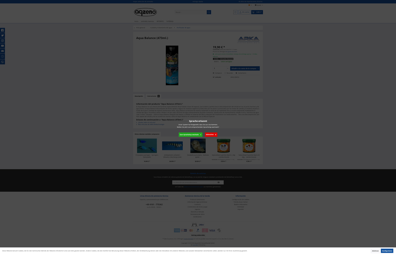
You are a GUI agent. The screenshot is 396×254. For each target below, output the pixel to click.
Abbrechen (210, 134)
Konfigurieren (387, 251)
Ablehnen (375, 251)
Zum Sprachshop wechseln (189, 135)
